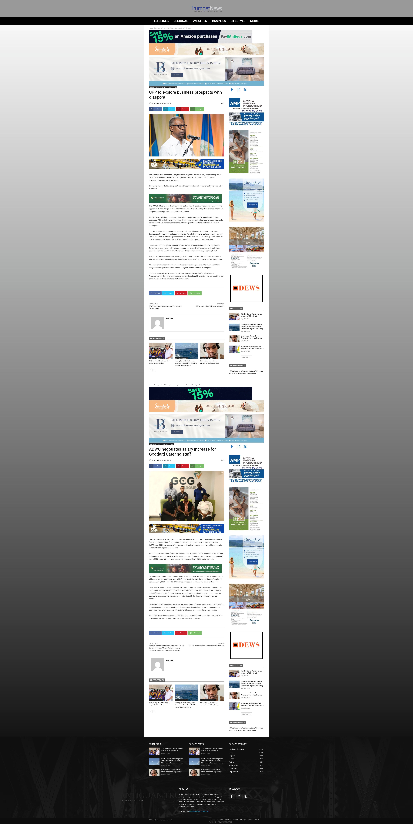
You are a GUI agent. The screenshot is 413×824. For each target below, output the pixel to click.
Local (170, 87)
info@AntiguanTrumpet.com (199, 811)
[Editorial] (150, 103)
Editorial (156, 103)
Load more (245, 357)
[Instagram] (238, 90)
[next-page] (154, 370)
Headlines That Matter (161, 87)
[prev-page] (150, 370)
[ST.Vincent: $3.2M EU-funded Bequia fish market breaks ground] (234, 349)
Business (157, 28)
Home (151, 28)
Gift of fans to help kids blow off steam (210, 306)
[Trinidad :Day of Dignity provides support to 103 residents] (161, 351)
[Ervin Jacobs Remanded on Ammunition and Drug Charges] (212, 351)
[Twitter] (245, 90)
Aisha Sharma (233, 371)
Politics (174, 87)
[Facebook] (232, 90)
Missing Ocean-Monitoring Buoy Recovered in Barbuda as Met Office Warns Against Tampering (186, 363)
